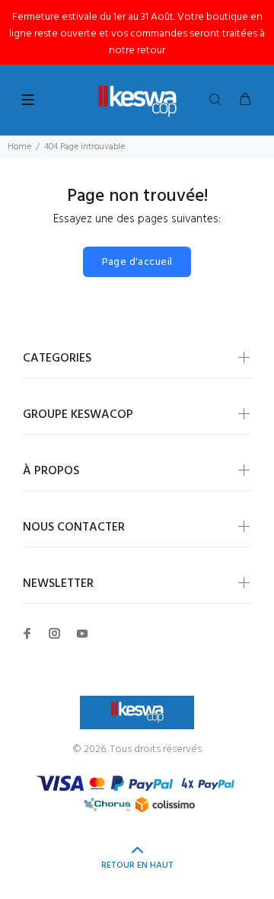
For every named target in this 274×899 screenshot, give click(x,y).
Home (19, 147)
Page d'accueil (137, 262)
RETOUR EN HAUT (137, 865)
